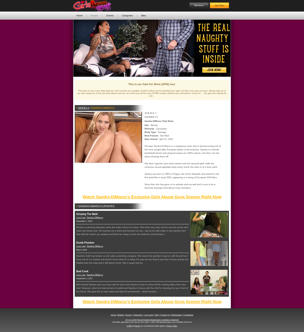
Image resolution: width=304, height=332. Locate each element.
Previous (68, 48)
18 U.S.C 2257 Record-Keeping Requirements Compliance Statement (152, 320)
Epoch (137, 326)
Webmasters (176, 315)
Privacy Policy (171, 326)
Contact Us (165, 315)
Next (235, 48)
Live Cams (148, 315)
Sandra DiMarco (95, 217)
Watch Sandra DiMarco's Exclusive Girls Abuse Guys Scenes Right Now (152, 196)
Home (79, 15)
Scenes (110, 15)
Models (94, 15)
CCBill (129, 326)
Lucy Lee (81, 217)
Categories (127, 15)
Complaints (188, 315)
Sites (143, 15)
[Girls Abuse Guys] (99, 6)
